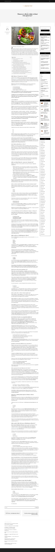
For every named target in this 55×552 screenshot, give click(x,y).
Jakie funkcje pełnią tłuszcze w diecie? (18, 61)
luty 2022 (42, 213)
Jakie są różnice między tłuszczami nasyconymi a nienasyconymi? (22, 63)
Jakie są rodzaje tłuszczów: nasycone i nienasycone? (19, 62)
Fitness (42, 76)
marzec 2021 (42, 231)
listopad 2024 (43, 172)
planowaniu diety (15, 78)
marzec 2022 (42, 212)
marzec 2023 (42, 193)
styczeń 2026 (42, 150)
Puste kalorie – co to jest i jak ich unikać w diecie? (45, 43)
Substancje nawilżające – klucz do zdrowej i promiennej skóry (46, 124)
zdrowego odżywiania (14, 427)
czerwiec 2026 (43, 142)
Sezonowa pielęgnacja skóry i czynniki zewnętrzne (45, 88)
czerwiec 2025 (43, 161)
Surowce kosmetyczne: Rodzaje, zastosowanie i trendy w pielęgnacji (45, 37)
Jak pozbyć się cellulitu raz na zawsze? (46, 131)
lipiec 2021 (42, 224)
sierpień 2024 (43, 177)
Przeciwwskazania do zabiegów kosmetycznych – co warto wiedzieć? (45, 59)
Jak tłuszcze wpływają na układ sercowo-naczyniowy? (20, 68)
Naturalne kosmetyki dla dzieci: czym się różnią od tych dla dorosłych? (45, 65)
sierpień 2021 (42, 223)
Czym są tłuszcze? (15, 59)
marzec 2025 (42, 166)
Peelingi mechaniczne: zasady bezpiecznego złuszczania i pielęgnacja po (10, 543)
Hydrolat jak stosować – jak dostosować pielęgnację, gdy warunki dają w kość (10, 539)
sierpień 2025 (43, 158)
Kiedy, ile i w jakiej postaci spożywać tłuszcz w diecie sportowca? (21, 70)
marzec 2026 (42, 147)
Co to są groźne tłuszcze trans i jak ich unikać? (18, 73)
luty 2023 (42, 194)
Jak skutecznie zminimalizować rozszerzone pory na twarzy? (45, 56)
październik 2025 (43, 155)
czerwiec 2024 (43, 180)
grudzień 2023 (43, 185)
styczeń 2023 (42, 196)
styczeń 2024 (43, 183)
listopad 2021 (42, 218)
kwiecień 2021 (43, 229)
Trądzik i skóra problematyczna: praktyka (44, 91)
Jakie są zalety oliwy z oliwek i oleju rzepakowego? (20, 66)
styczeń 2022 (42, 215)
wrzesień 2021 (43, 221)
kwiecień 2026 (43, 145)
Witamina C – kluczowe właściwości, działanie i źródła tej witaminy (45, 40)
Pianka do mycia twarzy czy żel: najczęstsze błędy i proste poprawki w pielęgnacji (11, 524)
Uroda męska (42, 94)
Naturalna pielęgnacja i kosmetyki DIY (44, 80)
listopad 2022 (43, 199)
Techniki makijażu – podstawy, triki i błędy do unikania (46, 110)
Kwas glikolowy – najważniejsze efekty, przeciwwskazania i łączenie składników (10, 527)
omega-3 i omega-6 (19, 84)
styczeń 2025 (42, 169)
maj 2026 (42, 144)
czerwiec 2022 (43, 207)
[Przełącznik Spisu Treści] (30, 57)
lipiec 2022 (42, 205)
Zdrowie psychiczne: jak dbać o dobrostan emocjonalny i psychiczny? (45, 49)
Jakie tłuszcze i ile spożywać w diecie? (17, 58)
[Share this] (35, 507)
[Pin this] (38, 507)
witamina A (14, 285)
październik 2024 (43, 174)
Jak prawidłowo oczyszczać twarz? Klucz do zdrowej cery (45, 68)
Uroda (42, 92)
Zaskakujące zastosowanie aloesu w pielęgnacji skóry (44, 62)
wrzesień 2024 (43, 175)
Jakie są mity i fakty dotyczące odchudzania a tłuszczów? (20, 71)
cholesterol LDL (13, 205)
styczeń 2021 (42, 234)
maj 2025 (42, 163)
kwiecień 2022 (43, 210)
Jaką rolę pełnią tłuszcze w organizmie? (18, 60)
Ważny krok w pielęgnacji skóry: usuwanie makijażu (11, 525)
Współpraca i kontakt (8, 1)
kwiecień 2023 (43, 191)
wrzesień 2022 (43, 202)
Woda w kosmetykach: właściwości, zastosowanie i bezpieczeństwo (44, 117)
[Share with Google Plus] (37, 507)
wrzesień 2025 (43, 156)
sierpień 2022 (43, 204)
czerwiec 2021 (43, 226)
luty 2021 (42, 232)
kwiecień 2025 (43, 164)
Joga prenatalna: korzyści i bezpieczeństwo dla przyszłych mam (45, 46)
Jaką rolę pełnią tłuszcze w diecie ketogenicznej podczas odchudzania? (22, 72)
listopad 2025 (43, 153)
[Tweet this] (36, 507)
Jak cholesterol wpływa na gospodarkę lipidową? (19, 67)
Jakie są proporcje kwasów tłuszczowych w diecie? (20, 69)
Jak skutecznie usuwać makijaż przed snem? (46, 103)
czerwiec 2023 (43, 188)
